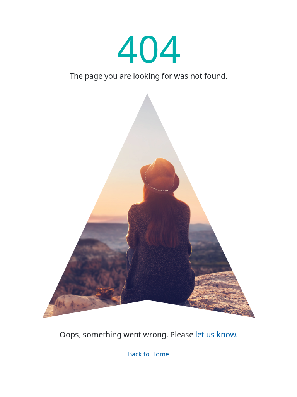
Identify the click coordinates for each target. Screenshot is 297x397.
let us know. (216, 334)
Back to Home (148, 354)
